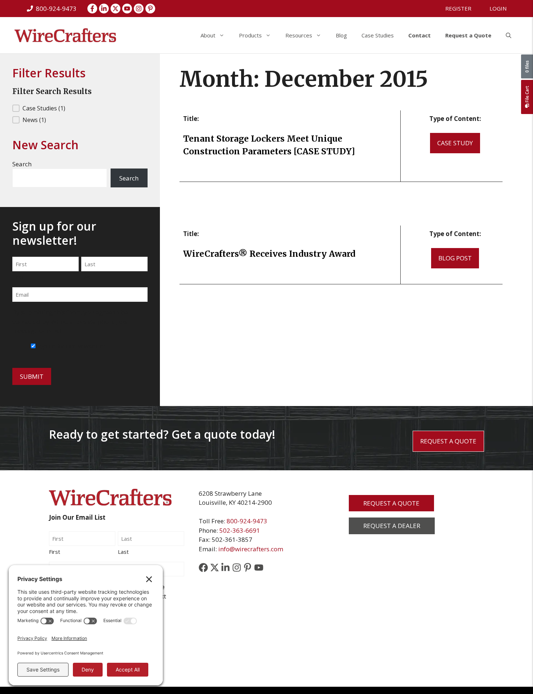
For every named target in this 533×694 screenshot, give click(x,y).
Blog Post (455, 258)
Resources (298, 35)
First (18, 277)
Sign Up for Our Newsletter (71, 346)
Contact (419, 35)
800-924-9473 (247, 521)
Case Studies (377, 35)
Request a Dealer (391, 525)
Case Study (455, 143)
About (208, 35)
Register (458, 8)
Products (250, 35)
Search (22, 164)
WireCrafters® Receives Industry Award (269, 253)
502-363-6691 (239, 530)
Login (498, 8)
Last (86, 277)
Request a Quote (468, 35)
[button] (508, 35)
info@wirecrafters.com (250, 549)
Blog (341, 35)
